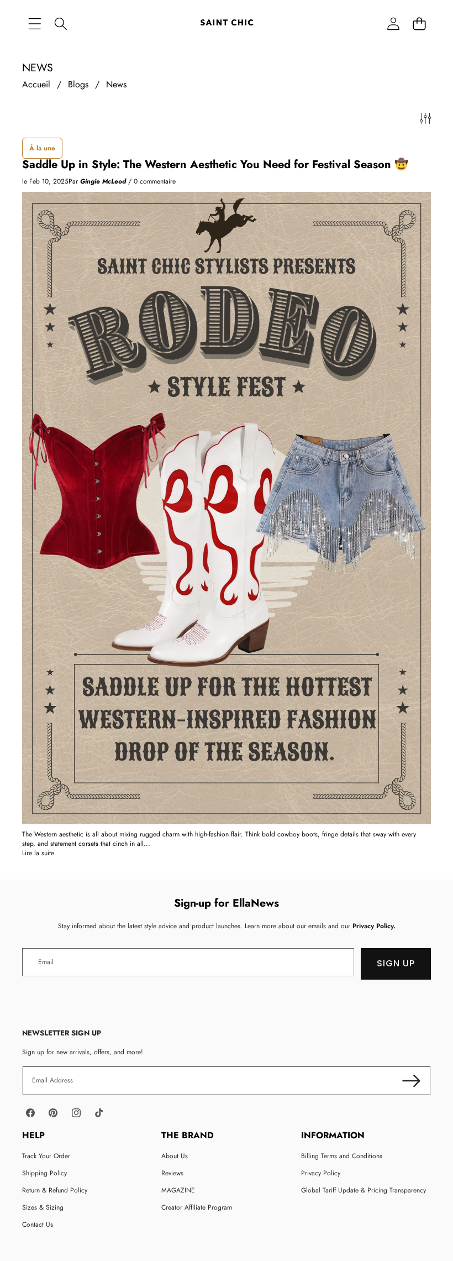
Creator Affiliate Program (196, 1207)
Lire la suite (38, 853)
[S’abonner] (411, 1080)
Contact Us (37, 1224)
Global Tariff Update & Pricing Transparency (363, 1190)
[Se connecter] (393, 23)
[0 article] (419, 23)
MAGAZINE (178, 1190)
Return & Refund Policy (54, 1190)
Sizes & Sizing (43, 1207)
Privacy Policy (320, 1173)
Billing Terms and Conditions (341, 1156)
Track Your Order (46, 1156)
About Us (174, 1156)
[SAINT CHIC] (226, 23)
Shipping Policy (44, 1173)
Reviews (172, 1173)
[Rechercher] (60, 23)
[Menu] (34, 23)
